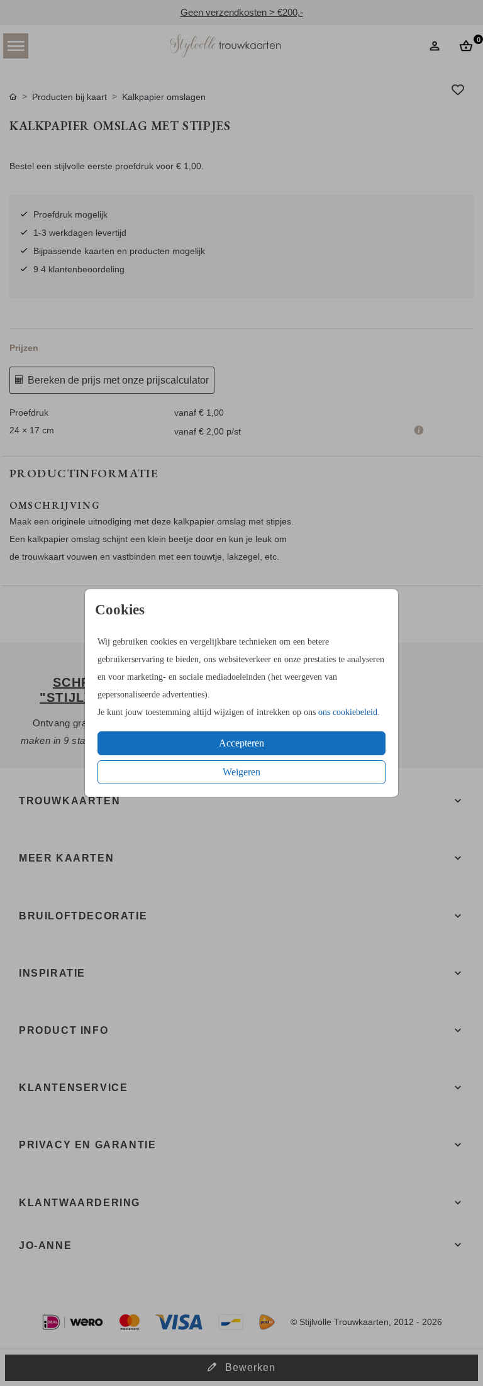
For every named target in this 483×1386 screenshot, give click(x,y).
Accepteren (241, 743)
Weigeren (241, 772)
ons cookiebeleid (347, 712)
